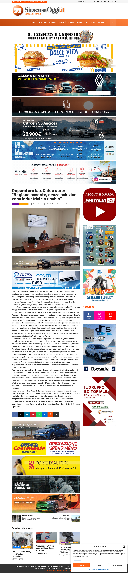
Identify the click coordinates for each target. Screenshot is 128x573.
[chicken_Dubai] (64, 58)
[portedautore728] (46, 465)
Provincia (70, 22)
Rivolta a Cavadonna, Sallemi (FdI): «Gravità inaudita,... (45, 549)
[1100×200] (64, 106)
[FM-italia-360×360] (99, 205)
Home (33, 22)
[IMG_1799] (46, 448)
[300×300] (99, 286)
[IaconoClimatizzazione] (46, 280)
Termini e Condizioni (69, 570)
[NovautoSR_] (99, 348)
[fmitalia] (64, 150)
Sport (93, 22)
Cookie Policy (91, 569)
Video (86, 22)
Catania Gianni (37, 204)
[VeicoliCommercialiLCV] (64, 84)
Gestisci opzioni (116, 565)
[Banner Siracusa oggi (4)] (64, 128)
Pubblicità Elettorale (97, 29)
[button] (124, 546)
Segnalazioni (17, 1)
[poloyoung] (46, 431)
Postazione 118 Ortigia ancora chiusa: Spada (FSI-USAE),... (21, 548)
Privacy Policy (48, 570)
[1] (99, 401)
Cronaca (52, 22)
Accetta (81, 565)
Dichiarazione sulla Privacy (102, 569)
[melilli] (99, 245)
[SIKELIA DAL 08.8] (64, 172)
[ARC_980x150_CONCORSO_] (64, 36)
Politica (61, 22)
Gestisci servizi (77, 560)
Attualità (101, 22)
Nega (99, 565)
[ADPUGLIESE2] (46, 503)
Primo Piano (42, 22)
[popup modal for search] (113, 22)
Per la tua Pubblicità (31, 1)
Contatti (43, 1)
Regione (79, 22)
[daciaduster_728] (46, 262)
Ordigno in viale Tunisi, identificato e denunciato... (69, 554)
